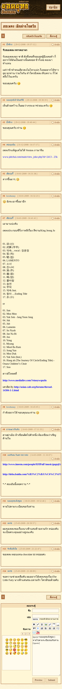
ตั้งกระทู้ (53, 36)
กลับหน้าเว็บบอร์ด (34, 36)
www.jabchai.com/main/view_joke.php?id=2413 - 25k (30, 156)
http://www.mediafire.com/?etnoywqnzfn (25, 380)
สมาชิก (53, 7)
